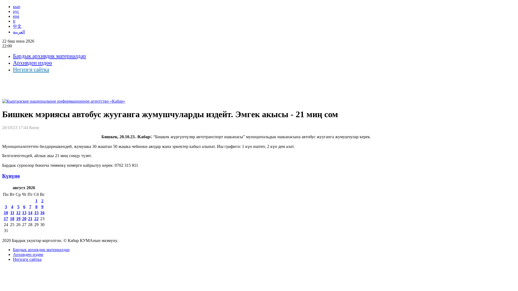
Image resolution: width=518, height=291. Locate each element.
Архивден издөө (32, 63)
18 (12, 218)
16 (42, 212)
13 (24, 212)
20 (24, 218)
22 (36, 218)
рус (16, 11)
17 (6, 218)
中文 (17, 26)
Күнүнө (11, 176)
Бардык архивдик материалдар (49, 56)
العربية (19, 32)
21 (30, 218)
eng (16, 16)
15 (36, 212)
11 (12, 212)
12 (18, 212)
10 (6, 212)
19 (18, 218)
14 (30, 212)
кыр (16, 6)
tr (14, 21)
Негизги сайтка (31, 69)
